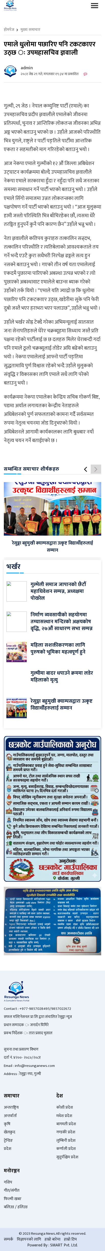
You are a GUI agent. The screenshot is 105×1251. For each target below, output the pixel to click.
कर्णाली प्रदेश (66, 1148)
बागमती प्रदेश (66, 1124)
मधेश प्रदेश (64, 1115)
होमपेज (9, 29)
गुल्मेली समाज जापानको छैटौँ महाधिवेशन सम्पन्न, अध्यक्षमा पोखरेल (58, 591)
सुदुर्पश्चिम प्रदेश (67, 1157)
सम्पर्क (8, 1239)
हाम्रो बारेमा (52, 1239)
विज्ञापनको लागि (29, 1239)
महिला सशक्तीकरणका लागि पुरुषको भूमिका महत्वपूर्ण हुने (58, 648)
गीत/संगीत (11, 1190)
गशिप (8, 1182)
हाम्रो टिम (70, 1239)
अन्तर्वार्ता (10, 1115)
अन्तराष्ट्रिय (11, 1107)
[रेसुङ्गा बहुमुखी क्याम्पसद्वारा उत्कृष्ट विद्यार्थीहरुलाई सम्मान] (52, 508)
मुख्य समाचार (30, 29)
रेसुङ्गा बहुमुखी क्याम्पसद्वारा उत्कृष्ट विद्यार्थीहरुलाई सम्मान (52, 546)
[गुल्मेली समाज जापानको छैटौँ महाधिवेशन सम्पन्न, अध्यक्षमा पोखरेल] (16, 591)
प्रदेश (7, 1148)
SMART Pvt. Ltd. (64, 1245)
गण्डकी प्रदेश (65, 1132)
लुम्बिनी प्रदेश (65, 1140)
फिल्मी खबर (12, 1198)
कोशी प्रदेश (64, 1107)
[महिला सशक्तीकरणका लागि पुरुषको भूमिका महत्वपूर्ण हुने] (16, 651)
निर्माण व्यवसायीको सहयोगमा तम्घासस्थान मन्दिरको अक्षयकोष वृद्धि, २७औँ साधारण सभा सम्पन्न (62, 621)
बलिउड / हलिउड (16, 1207)
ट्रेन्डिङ (8, 1140)
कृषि (7, 1124)
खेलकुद (9, 1132)
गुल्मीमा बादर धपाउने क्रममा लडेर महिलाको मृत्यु (62, 676)
